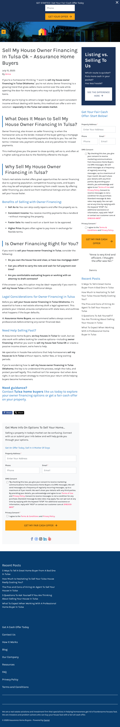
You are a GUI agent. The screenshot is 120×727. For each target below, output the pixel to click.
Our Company (10, 657)
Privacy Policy (19, 496)
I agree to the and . (32, 516)
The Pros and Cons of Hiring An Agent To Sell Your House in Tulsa (98, 307)
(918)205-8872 (94, 218)
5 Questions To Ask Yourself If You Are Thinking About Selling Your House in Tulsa (98, 319)
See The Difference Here (98, 94)
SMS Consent (11, 479)
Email (45, 465)
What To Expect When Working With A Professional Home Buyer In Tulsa (98, 331)
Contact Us (8, 634)
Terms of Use (67, 493)
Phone (8, 465)
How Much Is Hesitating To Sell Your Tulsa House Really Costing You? (98, 296)
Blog (4, 649)
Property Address (13, 453)
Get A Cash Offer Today (15, 627)
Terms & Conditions (30, 516)
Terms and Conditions (15, 687)
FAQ (4, 672)
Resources (8, 664)
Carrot (47, 720)
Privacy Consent (12, 512)
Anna (8, 74)
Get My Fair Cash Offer (39, 525)
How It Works (10, 642)
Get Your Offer (58, 16)
